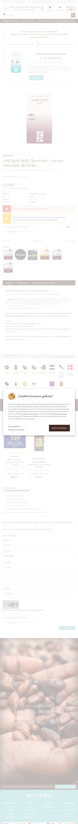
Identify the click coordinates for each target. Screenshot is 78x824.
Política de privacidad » (16, 430)
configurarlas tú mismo (29, 414)
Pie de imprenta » (14, 426)
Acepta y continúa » (59, 428)
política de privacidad (59, 414)
